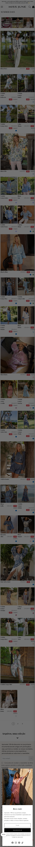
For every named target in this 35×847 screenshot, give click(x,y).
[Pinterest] (19, 843)
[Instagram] (16, 843)
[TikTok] (22, 843)
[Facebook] (13, 843)
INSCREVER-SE (17, 830)
